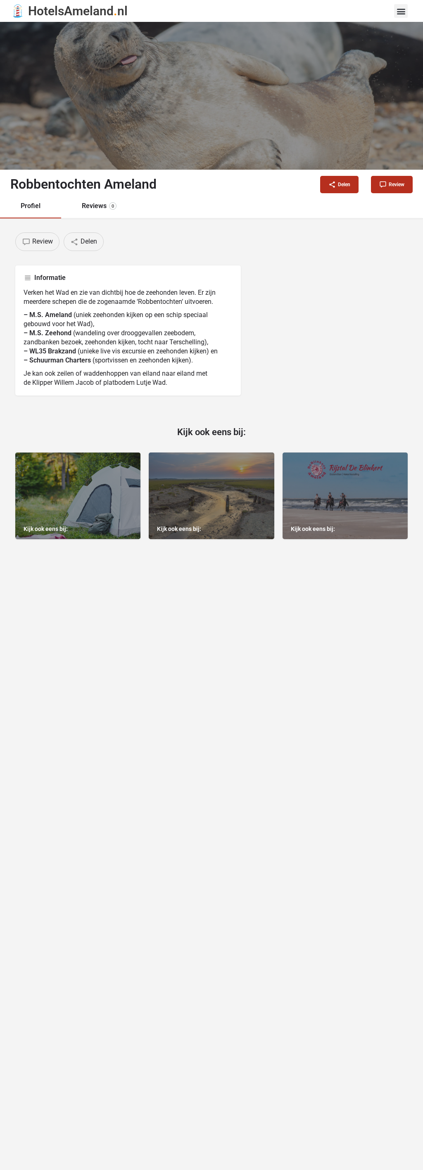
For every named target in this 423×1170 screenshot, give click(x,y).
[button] (401, 11)
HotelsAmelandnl (78, 11)
